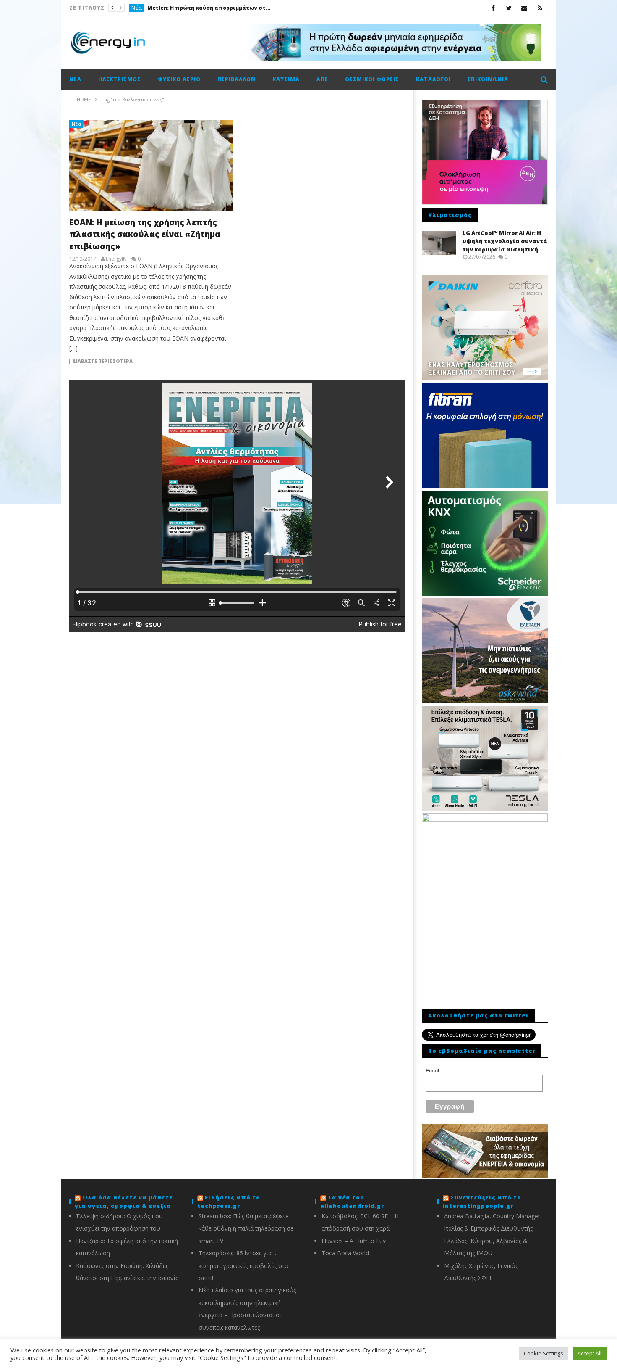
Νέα (136, 7)
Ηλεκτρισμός (119, 79)
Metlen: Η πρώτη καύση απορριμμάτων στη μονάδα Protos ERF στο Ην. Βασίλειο (210, 7)
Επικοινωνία (488, 79)
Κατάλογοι (433, 79)
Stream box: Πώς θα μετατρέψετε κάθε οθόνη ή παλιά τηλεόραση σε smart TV (246, 1228)
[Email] (524, 8)
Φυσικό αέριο (179, 79)
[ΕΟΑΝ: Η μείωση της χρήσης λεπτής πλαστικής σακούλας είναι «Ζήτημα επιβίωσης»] (151, 165)
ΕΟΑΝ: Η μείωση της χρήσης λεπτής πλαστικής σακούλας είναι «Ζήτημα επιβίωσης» (144, 234)
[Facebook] (493, 8)
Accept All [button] (589, 1353)
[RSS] (540, 8)
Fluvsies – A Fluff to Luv (354, 1241)
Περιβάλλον (236, 79)
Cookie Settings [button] (543, 1353)
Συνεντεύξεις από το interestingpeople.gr (482, 1202)
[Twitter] (509, 8)
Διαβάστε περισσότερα (102, 361)
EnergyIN (116, 258)
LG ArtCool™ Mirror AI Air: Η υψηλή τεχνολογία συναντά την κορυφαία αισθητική (505, 241)
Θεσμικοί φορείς (372, 79)
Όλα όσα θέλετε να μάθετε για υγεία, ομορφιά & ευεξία (124, 1202)
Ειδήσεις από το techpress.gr (228, 1202)
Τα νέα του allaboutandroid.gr (352, 1202)
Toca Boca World (345, 1253)
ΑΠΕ (322, 79)
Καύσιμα (286, 79)
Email (432, 1071)
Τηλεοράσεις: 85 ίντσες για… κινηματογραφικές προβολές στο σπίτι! (243, 1265)
